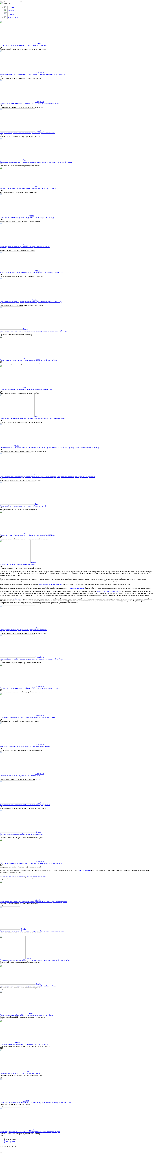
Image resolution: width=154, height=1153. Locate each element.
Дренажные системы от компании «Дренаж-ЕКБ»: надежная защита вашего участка (30, 104)
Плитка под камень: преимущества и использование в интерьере (23, 876)
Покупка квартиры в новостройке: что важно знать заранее (21, 834)
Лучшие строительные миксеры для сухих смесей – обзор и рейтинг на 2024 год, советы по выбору (35, 1102)
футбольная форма (84, 870)
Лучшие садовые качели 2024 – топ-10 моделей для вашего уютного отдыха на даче (30, 1132)
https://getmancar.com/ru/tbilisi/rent (50, 584)
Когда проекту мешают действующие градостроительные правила (23, 45)
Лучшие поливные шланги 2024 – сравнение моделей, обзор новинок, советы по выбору (32, 931)
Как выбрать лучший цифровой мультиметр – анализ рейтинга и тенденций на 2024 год (31, 272)
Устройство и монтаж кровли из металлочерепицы (18, 564)
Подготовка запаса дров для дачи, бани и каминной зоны (20, 776)
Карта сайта (8, 1143)
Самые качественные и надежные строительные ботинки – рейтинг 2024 (26, 389)
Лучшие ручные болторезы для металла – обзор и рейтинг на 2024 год (25, 247)
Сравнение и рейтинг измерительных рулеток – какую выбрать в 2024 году (27, 217)
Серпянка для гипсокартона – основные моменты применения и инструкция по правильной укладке (36, 162)
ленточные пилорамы (76, 588)
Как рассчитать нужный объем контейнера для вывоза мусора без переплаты (27, 133)
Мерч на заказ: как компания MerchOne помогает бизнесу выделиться (25, 805)
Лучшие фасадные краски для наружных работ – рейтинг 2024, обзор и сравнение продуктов (33, 902)
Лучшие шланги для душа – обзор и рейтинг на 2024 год (20, 1073)
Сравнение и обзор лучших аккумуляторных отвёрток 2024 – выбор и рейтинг (28, 986)
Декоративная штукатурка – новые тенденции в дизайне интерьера (24, 1044)
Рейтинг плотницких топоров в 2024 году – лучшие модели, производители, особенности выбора (35, 960)
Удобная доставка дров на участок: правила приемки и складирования (25, 746)
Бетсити (18, 599)
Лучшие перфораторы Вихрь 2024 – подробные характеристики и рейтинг (27, 1015)
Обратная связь (9, 1141)
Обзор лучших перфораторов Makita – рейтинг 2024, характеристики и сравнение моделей (32, 418)
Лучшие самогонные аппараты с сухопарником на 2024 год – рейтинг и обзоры (28, 360)
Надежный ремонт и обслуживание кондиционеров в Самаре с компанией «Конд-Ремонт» (32, 74)
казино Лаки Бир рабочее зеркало (109, 591)
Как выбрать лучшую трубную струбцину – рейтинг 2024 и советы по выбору (28, 188)
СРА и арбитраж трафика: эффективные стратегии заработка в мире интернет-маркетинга (32, 863)
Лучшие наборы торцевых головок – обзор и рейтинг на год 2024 (23, 506)
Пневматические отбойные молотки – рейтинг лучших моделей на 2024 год (27, 535)
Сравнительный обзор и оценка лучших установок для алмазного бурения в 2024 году (31, 302)
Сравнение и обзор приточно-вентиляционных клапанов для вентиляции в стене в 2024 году (33, 331)
